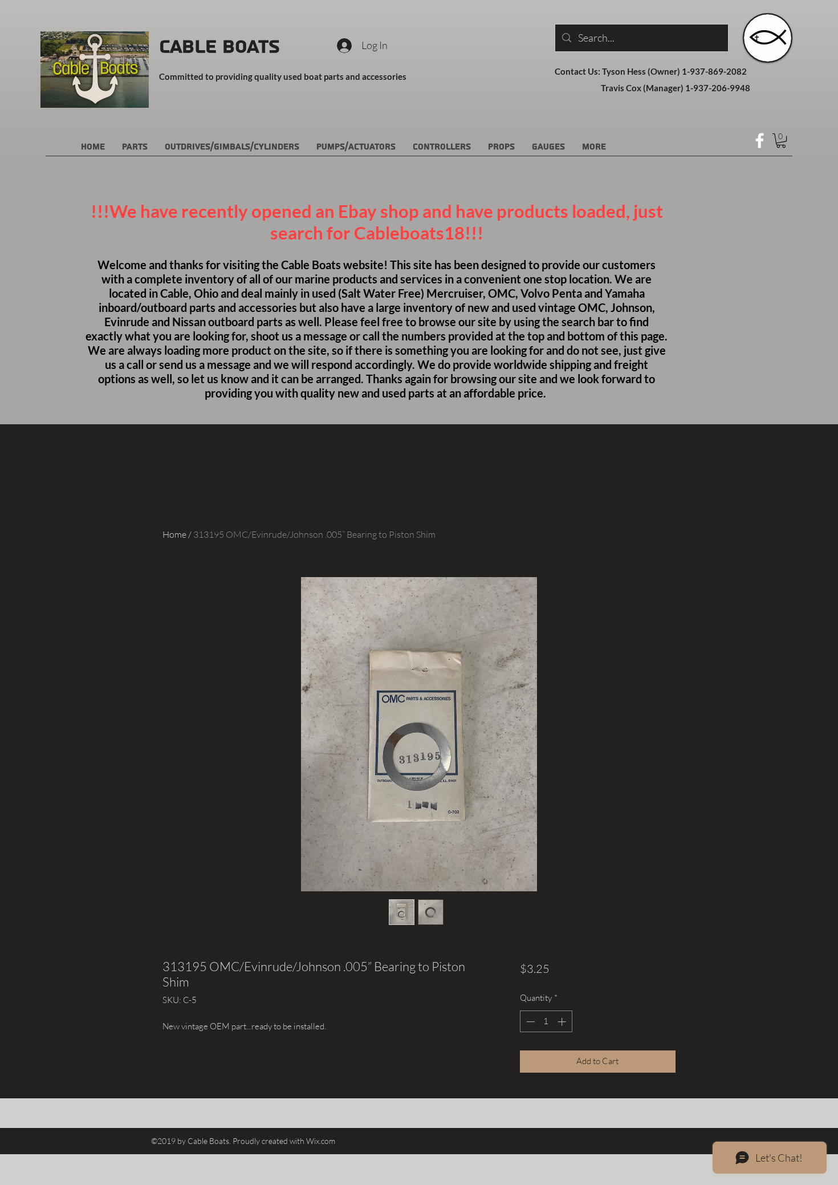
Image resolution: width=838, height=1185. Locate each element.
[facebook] (760, 141)
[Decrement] (529, 1021)
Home (174, 534)
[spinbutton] (545, 1021)
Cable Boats (219, 47)
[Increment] (563, 1021)
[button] (781, 140)
